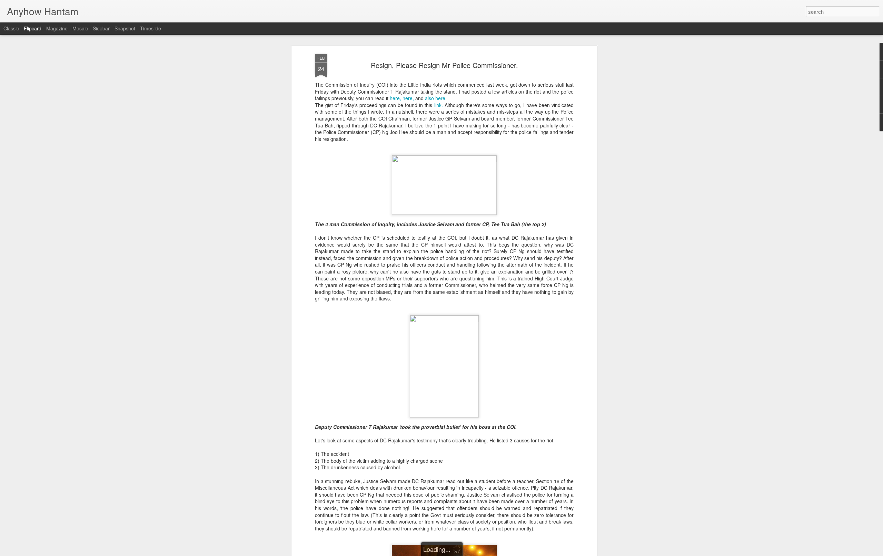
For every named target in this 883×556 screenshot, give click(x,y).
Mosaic (80, 28)
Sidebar (101, 28)
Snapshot (125, 28)
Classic (11, 28)
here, (395, 98)
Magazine (57, 28)
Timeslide (150, 28)
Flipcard (32, 28)
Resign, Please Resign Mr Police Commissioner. (444, 65)
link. (438, 105)
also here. (436, 98)
